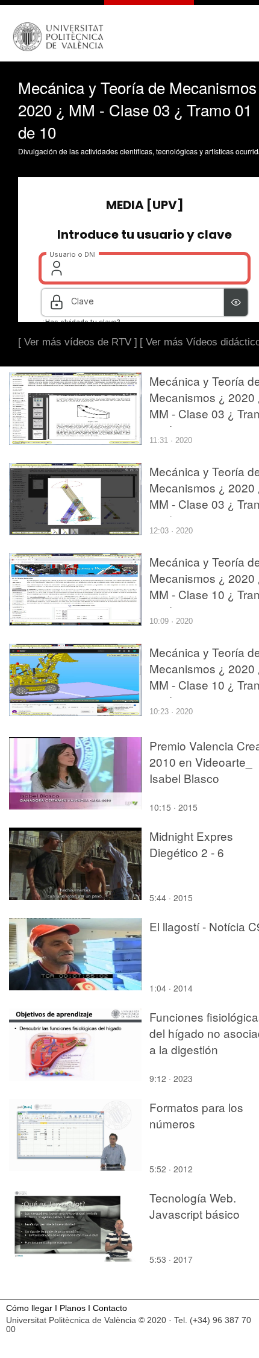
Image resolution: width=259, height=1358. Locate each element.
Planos (73, 1308)
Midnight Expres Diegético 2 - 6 (191, 844)
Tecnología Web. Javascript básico (194, 1205)
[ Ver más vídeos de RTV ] (77, 342)
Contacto (110, 1308)
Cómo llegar (29, 1308)
